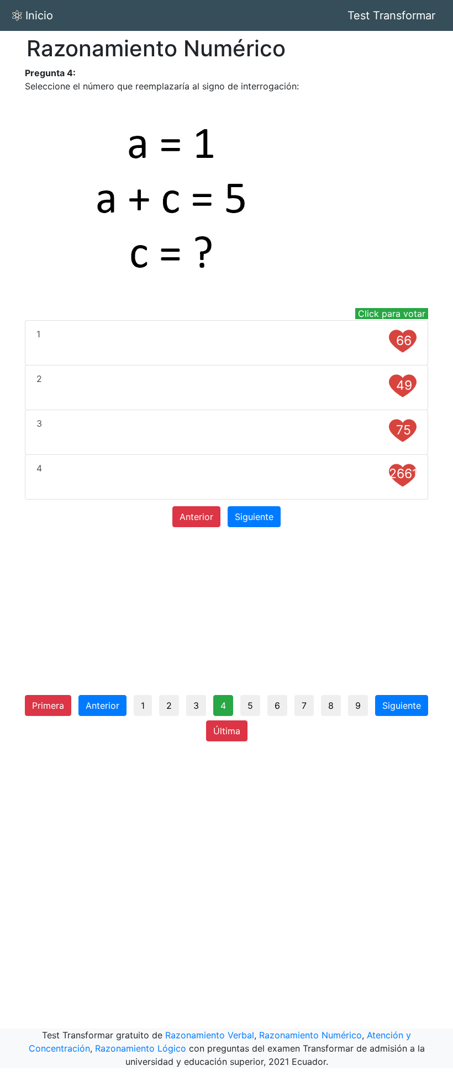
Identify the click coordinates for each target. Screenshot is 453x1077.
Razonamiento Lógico (140, 1048)
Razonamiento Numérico (310, 1035)
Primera (48, 705)
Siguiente (254, 516)
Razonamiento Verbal (209, 1035)
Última (226, 730)
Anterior (196, 516)
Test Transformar (391, 15)
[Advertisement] (226, 611)
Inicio (39, 15)
